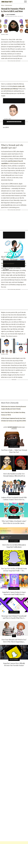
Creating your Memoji (7, 263)
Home (2, 5)
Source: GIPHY (7, 118)
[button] (26, 2)
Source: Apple (4, 34)
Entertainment (8, 5)
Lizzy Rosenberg (11, 14)
